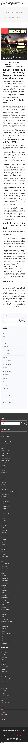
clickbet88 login (5, 460)
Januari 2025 (6, 399)
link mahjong (5, 489)
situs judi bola (5, 559)
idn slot (4, 477)
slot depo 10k (5, 592)
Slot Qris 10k (5, 619)
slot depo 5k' (5, 597)
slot (3, 573)
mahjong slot (5, 499)
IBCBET (3, 470)
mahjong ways (5, 501)
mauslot (4, 511)
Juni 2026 (5, 340)
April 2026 (5, 346)
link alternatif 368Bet (20, 57)
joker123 (4, 482)
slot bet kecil (5, 585)
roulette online (5, 535)
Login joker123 (5, 494)
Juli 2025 (5, 378)
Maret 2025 (6, 392)
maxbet (4, 515)
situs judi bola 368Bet (7, 58)
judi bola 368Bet (11, 57)
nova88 (4, 520)
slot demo (4, 590)
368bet (16, 89)
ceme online (5, 446)
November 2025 (7, 364)
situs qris (4, 561)
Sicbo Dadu (5, 554)
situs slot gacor (5, 568)
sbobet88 (4, 542)
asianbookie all (5, 436)
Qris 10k (4, 525)
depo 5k (4, 467)
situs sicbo (4, 566)
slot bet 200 (5, 580)
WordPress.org (5, 719)
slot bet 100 (5, 578)
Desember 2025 (7, 360)
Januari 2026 (6, 357)
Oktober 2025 (6, 367)
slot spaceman (5, 624)
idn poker (4, 475)
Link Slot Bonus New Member (9, 491)
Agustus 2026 (6, 333)
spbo (3, 638)
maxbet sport (5, 518)
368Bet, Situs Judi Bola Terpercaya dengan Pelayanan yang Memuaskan (14, 64)
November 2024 (7, 406)
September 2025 (7, 371)
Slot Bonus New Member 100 (9, 588)
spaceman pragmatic (7, 633)
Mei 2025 (5, 385)
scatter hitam (5, 547)
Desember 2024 (7, 402)
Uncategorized (13, 56)
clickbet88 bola (5, 455)
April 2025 (5, 388)
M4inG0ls (5, 56)
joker (3, 479)
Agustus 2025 (6, 374)
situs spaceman (6, 571)
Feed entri (4, 714)
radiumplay (4, 527)
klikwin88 (4, 487)
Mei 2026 (5, 343)
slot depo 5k (5, 595)
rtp (2, 537)
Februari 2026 (6, 353)
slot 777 (4, 576)
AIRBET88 (4, 434)
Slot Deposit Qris (6, 602)
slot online (4, 614)
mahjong (4, 496)
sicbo (3, 552)
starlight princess (6, 640)
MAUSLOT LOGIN (6, 513)
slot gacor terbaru (6, 612)
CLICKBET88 (5, 453)
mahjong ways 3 (6, 506)
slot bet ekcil (5, 583)
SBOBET (4, 540)
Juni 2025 (5, 381)
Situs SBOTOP (5, 564)
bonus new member (7, 441)
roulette (4, 532)
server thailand (5, 549)
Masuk (3, 712)
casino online (5, 443)
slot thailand (5, 626)
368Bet (20, 56)
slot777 (4, 628)
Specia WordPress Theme (17, 735)
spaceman (4, 631)
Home (4, 17)
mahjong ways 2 (6, 503)
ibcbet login (5, 472)
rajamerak (4, 530)
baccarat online (6, 439)
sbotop (3, 544)
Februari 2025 (6, 395)
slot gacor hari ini (6, 607)
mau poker (4, 508)
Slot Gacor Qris (6, 609)
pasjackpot (4, 523)
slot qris (4, 616)
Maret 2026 (6, 350)
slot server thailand (7, 621)
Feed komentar (6, 717)
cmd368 (4, 463)
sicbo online (5, 556)
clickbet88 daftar (6, 458)
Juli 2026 (5, 336)
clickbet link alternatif (7, 451)
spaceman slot (5, 636)
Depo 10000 (5, 465)
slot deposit (5, 600)
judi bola (4, 484)
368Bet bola (5, 57)
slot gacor (4, 604)
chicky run (4, 448)
